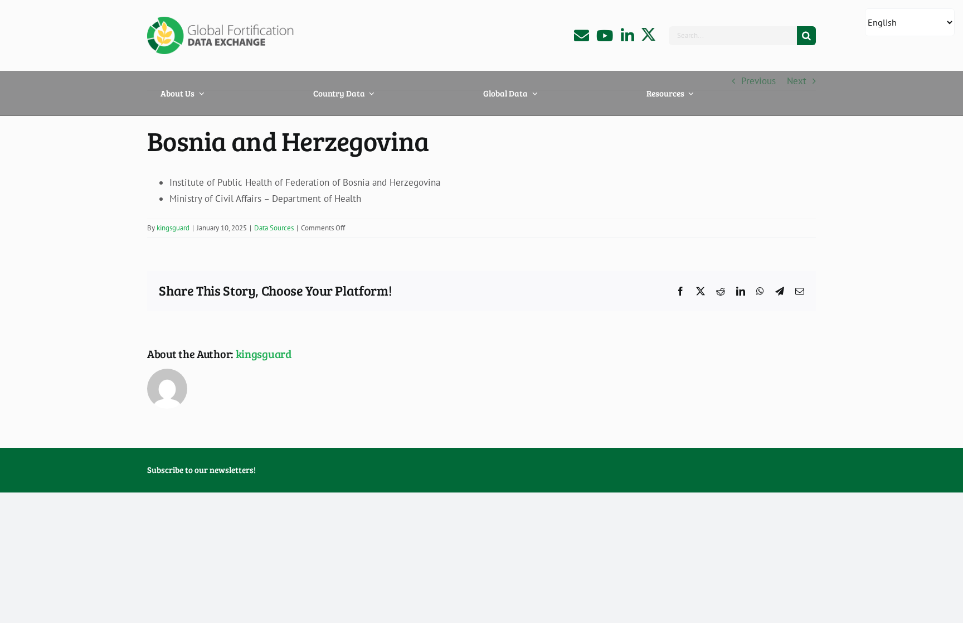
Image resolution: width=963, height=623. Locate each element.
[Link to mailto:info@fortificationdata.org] (581, 35)
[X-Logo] (648, 32)
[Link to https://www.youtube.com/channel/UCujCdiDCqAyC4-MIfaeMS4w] (604, 35)
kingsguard (173, 228)
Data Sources (274, 228)
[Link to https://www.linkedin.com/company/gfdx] (627, 35)
